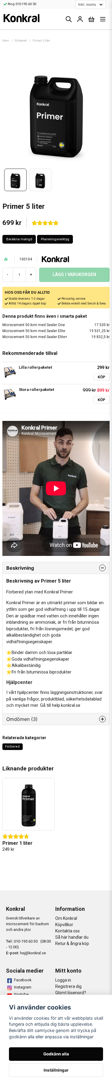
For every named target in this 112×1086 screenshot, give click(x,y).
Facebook (23, 980)
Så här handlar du (71, 937)
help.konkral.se (66, 705)
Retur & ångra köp (72, 943)
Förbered (21, 40)
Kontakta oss (67, 930)
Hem (5, 40)
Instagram (22, 987)
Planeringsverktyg (55, 239)
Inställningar (56, 1070)
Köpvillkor (64, 924)
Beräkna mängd (19, 239)
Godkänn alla (56, 1054)
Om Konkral (66, 918)
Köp (101, 377)
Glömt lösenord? (70, 992)
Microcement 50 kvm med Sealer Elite (56, 331)
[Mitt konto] (80, 19)
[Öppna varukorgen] (91, 19)
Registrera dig (68, 986)
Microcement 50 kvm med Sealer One (56, 325)
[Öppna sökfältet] (68, 19)
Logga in (63, 980)
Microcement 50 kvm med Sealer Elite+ (56, 337)
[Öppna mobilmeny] (102, 19)
